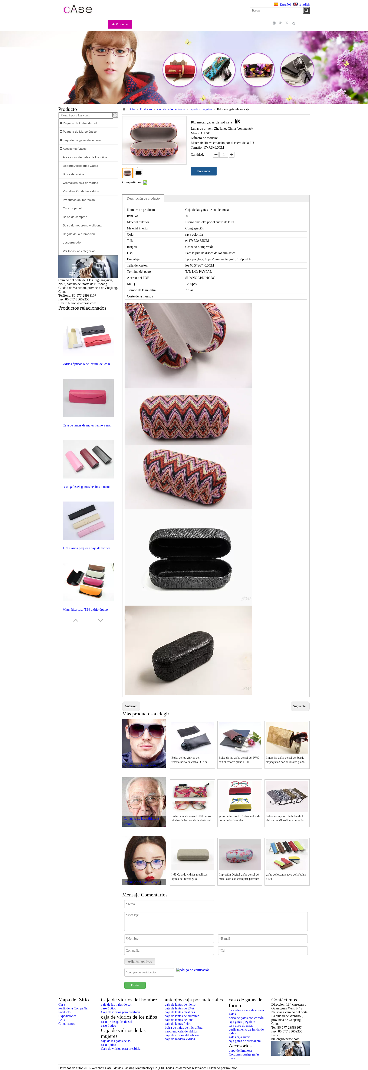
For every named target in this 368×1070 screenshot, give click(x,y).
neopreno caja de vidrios (181, 1031)
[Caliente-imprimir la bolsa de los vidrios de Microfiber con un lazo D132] (287, 796)
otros (232, 1058)
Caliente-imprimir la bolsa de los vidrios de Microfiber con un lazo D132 (286, 819)
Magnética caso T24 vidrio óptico (85, 609)
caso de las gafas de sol (116, 1022)
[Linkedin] (274, 23)
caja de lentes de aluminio (182, 1016)
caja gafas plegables (242, 1022)
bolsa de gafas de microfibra (184, 1027)
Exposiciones (67, 1016)
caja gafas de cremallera (245, 1041)
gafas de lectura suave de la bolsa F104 (286, 876)
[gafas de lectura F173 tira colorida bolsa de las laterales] (240, 796)
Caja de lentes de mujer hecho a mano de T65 (88, 425)
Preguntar (203, 171)
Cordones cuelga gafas (244, 1054)
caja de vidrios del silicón (182, 1035)
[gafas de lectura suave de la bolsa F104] (287, 854)
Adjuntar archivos (140, 961)
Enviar (135, 985)
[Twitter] (287, 23)
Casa (61, 1004)
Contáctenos (66, 1023)
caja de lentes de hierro (180, 1004)
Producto (64, 1012)
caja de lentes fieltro (178, 1023)
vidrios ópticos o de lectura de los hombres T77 (88, 364)
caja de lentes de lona (179, 1020)
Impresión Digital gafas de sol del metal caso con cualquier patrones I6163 (239, 877)
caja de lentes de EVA (179, 1008)
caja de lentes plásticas (180, 1012)
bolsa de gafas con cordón (246, 1018)
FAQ (61, 1020)
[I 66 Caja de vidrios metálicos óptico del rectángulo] (192, 854)
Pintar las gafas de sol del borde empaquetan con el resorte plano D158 (285, 760)
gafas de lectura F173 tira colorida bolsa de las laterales (239, 818)
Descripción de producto (143, 198)
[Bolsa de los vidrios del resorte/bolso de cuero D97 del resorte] (192, 737)
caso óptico (108, 1008)
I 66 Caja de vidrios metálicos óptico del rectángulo (189, 876)
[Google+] (280, 23)
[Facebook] (294, 23)
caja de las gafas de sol (116, 1004)
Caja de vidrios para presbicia (121, 1012)
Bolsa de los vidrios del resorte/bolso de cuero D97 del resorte (189, 760)
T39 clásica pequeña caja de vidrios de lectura (88, 548)
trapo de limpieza (240, 1050)
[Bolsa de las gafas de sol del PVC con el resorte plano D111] (240, 737)
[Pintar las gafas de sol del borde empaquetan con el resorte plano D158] (287, 737)
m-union (231, 1068)
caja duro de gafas (241, 1025)
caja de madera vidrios (180, 1039)
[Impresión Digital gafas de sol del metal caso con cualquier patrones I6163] (240, 854)
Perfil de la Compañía (73, 1008)
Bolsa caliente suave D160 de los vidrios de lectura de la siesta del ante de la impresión (191, 819)
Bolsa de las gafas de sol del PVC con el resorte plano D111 (239, 760)
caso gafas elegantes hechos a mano (87, 487)
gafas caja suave (239, 1037)
